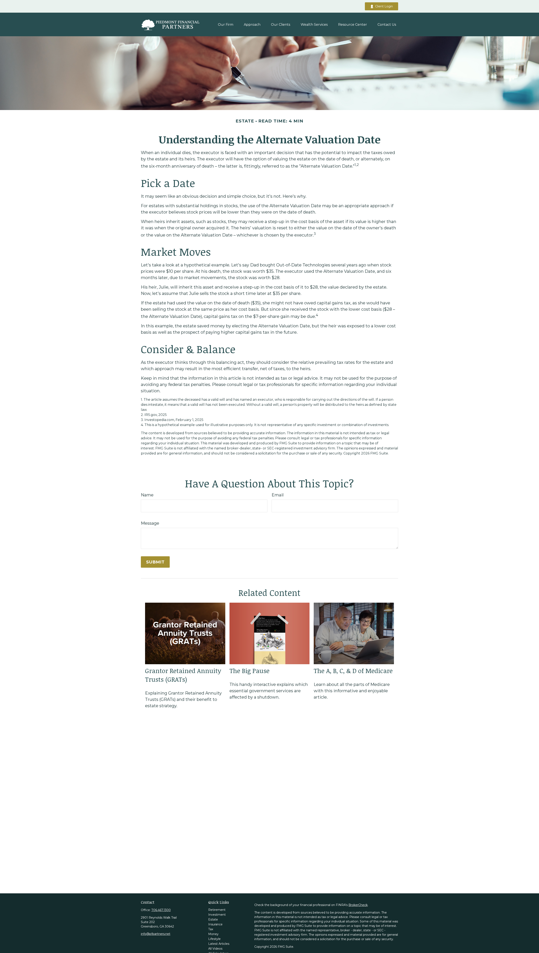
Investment (217, 915)
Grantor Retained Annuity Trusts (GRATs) (183, 675)
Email (278, 494)
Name (147, 494)
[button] (225, 24)
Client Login (384, 6)
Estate (213, 919)
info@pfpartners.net (155, 934)
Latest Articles (218, 944)
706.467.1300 (161, 910)
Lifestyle (214, 939)
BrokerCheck (358, 905)
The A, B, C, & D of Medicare (353, 670)
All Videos (215, 948)
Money (213, 934)
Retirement (216, 910)
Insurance (215, 924)
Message (150, 523)
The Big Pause (249, 670)
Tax (210, 929)
